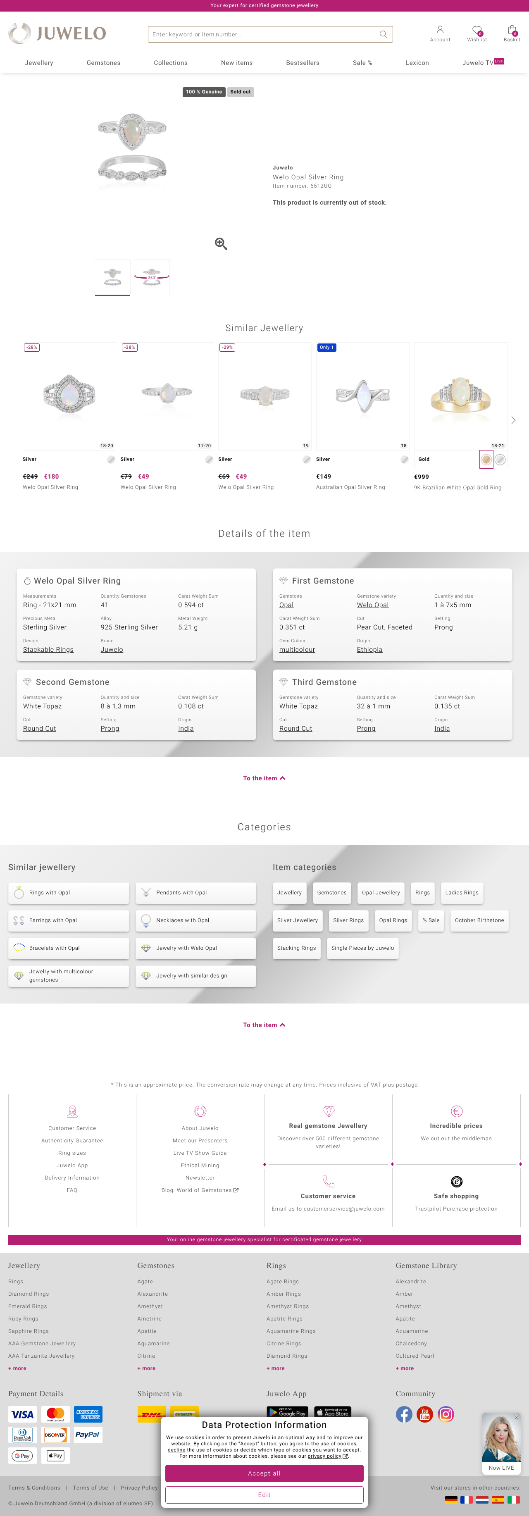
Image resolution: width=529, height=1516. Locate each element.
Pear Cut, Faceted (385, 627)
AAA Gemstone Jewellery (42, 1344)
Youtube (425, 1414)
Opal (286, 605)
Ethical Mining (200, 1166)
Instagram (446, 1414)
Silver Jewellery (297, 921)
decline (177, 1450)
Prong (443, 627)
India (186, 729)
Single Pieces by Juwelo (362, 948)
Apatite (147, 1331)
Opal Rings (393, 921)
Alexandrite (153, 1294)
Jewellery (39, 63)
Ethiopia (370, 650)
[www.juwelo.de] (451, 1500)
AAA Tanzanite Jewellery (41, 1356)
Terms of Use (90, 1488)
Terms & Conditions (34, 1488)
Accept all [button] (264, 1473)
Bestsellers (303, 63)
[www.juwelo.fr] (466, 1500)
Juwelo (112, 650)
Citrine (146, 1356)
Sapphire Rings (28, 1331)
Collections (171, 63)
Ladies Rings (462, 893)
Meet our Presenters (200, 1141)
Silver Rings (349, 921)
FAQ (72, 1190)
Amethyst (150, 1307)
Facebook (404, 1414)
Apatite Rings (285, 1319)
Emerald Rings (27, 1307)
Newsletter (200, 1178)
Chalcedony (411, 1344)
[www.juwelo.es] (498, 1500)
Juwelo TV (482, 63)
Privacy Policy (139, 1488)
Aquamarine (154, 1344)
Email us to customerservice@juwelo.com (328, 1209)
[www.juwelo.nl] (482, 1500)
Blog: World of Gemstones (197, 1190)
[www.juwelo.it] (514, 1500)
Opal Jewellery (381, 893)
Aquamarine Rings (291, 1331)
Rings (422, 893)
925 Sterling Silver (129, 627)
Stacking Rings (296, 948)
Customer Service (72, 1128)
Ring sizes (72, 1153)
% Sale (431, 921)
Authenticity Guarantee (72, 1141)
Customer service (328, 1196)
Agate (145, 1282)
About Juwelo (200, 1128)
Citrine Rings (284, 1344)
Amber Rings (284, 1294)
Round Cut (39, 729)
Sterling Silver (45, 627)
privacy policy (325, 1456)
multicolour (297, 650)
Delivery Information (72, 1178)
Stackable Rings (48, 650)
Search (385, 34)
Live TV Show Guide (200, 1153)
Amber (405, 1294)
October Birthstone (479, 921)
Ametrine (150, 1319)
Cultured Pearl (415, 1356)
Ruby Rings (23, 1319)
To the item (260, 778)
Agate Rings (283, 1282)
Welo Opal (373, 605)
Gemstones (104, 63)
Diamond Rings (28, 1294)
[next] (512, 420)
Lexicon (417, 63)
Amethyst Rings (288, 1307)
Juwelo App (72, 1166)
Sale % (362, 63)
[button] (440, 35)
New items (237, 63)
